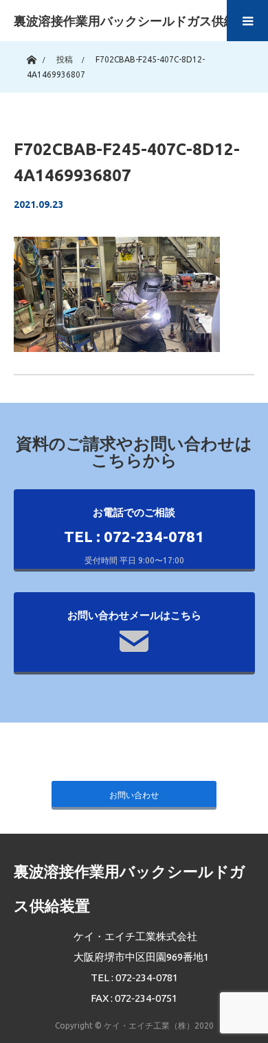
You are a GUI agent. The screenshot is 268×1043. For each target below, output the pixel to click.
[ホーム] (31, 56)
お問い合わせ (134, 794)
